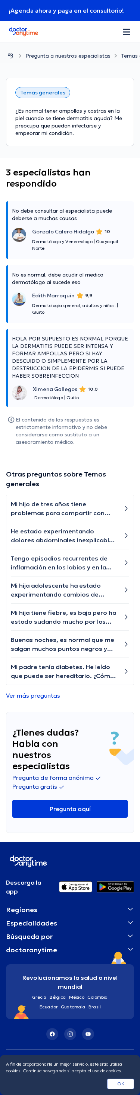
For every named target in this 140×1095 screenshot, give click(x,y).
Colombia (97, 997)
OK (120, 1083)
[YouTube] (88, 1034)
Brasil (94, 1007)
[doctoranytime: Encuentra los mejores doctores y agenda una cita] (10, 55)
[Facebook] (52, 1034)
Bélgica (58, 997)
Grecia (39, 997)
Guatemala (73, 1007)
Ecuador (49, 1007)
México (76, 997)
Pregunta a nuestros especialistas (68, 55)
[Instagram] (70, 1034)
